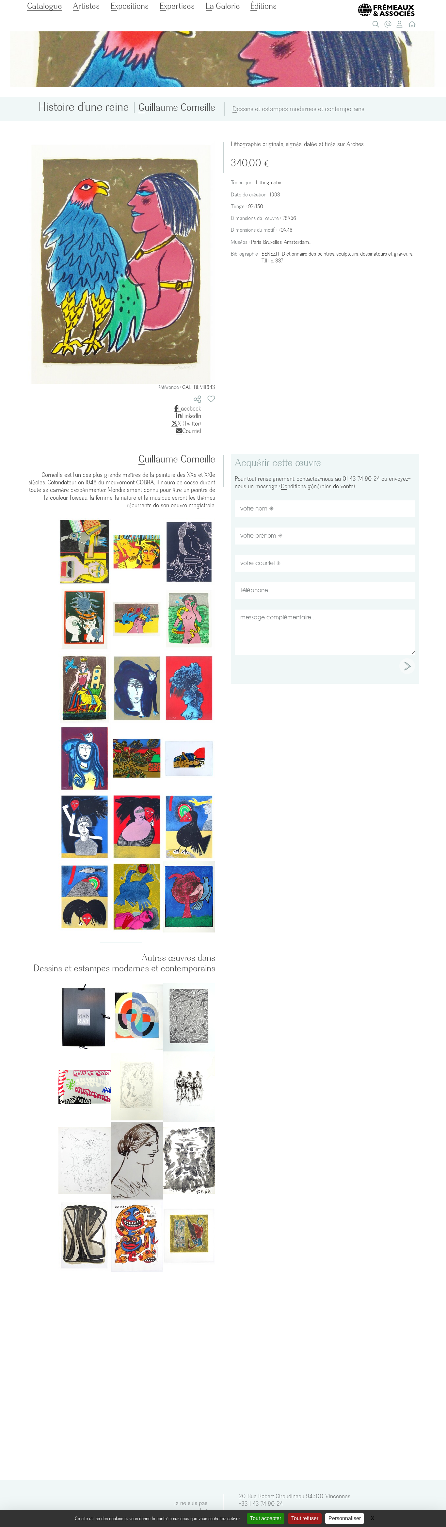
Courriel (191, 431)
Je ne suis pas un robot (190, 1507)
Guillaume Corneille (176, 107)
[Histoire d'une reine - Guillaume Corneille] (121, 261)
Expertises (177, 6)
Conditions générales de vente (317, 486)
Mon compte (401, 26)
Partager (197, 399)
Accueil (413, 26)
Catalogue (44, 6)
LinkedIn (191, 415)
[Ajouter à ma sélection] (211, 398)
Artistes (86, 6)
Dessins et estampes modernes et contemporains (298, 109)
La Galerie (223, 6)
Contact (389, 26)
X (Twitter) (189, 423)
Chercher (377, 26)
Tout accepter (265, 1518)
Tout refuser (304, 1518)
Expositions (130, 6)
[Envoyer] (407, 666)
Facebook (189, 408)
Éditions (263, 6)
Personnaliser (344, 1518)
